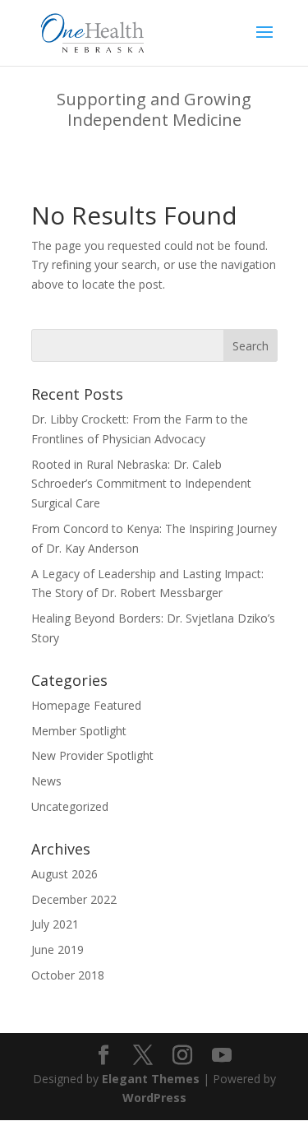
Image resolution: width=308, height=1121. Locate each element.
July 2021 (55, 924)
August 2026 (64, 874)
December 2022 (74, 899)
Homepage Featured (86, 705)
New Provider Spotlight (92, 755)
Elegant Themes (151, 1078)
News (46, 781)
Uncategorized (69, 806)
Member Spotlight (78, 731)
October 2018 (67, 975)
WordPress (154, 1097)
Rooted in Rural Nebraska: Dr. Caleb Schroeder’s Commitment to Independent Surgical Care (141, 484)
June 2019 (57, 949)
